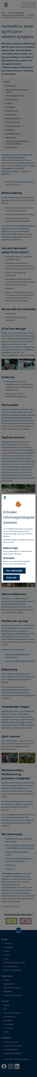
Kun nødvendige (14, 570)
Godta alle (11, 577)
